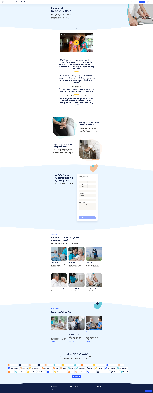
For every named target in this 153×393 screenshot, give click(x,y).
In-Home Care (17, 1)
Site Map (82, 389)
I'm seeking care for (81, 193)
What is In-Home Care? (56, 333)
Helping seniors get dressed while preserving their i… (75, 333)
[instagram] (98, 386)
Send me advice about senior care (85, 211)
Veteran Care (23, 1)
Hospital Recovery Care (91, 288)
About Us (71, 386)
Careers (28, 1)
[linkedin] (100, 386)
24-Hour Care (54, 262)
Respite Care (71, 262)
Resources (76, 386)
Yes (80, 177)
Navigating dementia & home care (93, 333)
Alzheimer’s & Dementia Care (58, 288)
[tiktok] (101, 386)
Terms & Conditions (91, 389)
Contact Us (81, 386)
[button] (76, 42)
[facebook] (97, 386)
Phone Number (81, 184)
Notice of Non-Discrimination (98, 389)
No (83, 177)
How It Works (12, 1)
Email (88, 184)
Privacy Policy (86, 389)
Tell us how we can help (82, 202)
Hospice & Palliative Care (74, 288)
